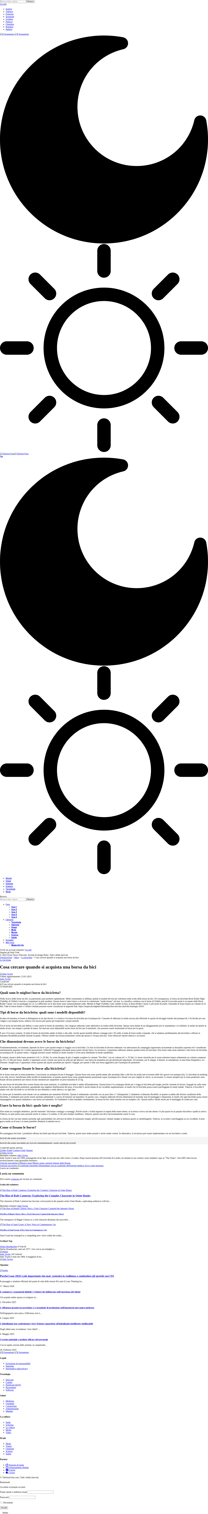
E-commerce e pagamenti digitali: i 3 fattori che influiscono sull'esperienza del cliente (40, 1292)
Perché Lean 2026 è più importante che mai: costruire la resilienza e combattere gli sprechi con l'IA (57, 1275)
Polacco (9, 22)
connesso (15, 1179)
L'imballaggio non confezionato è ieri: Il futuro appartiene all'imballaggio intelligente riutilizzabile (46, 1323)
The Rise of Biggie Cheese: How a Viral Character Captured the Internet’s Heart (32, 1214)
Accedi (28, 950)
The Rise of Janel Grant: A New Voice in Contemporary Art (23, 1230)
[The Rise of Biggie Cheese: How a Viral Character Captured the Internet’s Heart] (37, 1208)
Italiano (9, 29)
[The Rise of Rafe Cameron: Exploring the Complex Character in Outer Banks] (36, 1190)
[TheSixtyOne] (14, 454)
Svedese (9, 19)
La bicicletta (5, 960)
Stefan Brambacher (8, 1246)
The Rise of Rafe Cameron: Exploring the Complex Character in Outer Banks (45, 1195)
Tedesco (9, 11)
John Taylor (5, 979)
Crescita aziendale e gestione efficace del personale (24, 1339)
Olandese (10, 24)
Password (4, 1497)
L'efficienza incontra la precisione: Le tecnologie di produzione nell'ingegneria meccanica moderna (47, 1307)
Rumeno (9, 27)
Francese (10, 14)
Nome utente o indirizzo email (13, 1492)
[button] (104, 1512)
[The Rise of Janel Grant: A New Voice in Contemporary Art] (28, 1224)
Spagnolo (10, 16)
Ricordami (8, 1502)
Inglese (9, 9)
